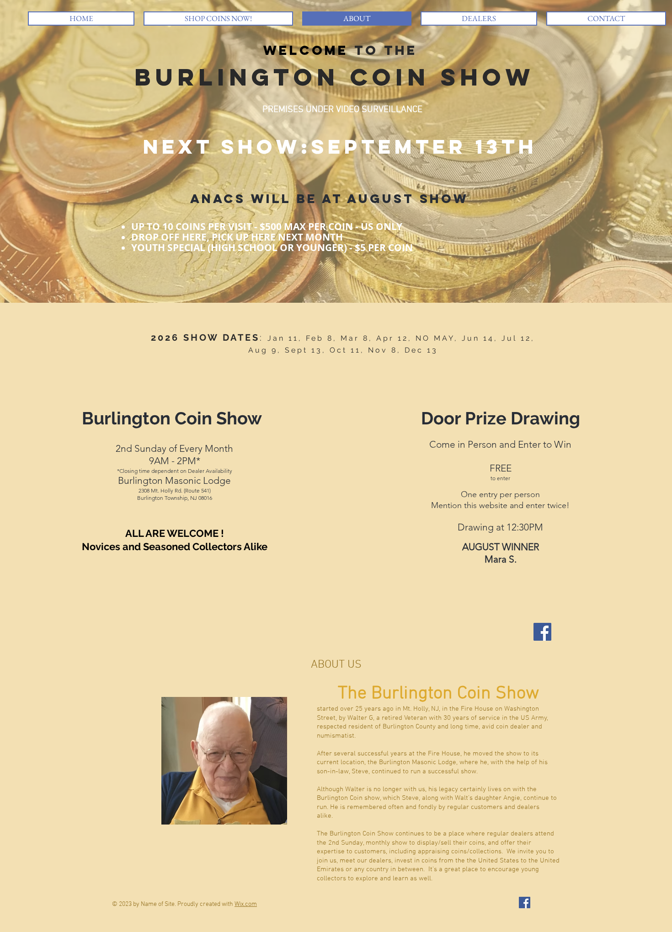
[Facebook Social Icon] (542, 632)
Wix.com (246, 904)
